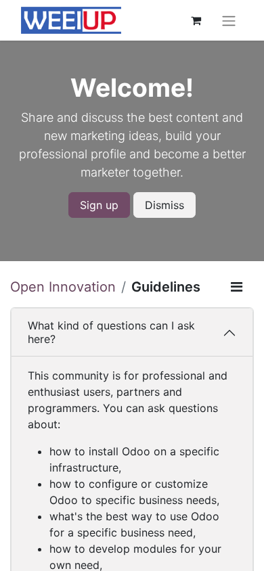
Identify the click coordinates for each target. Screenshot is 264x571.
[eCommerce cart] (195, 20)
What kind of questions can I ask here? (111, 332)
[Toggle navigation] (229, 20)
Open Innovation (63, 287)
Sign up (99, 205)
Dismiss (164, 205)
